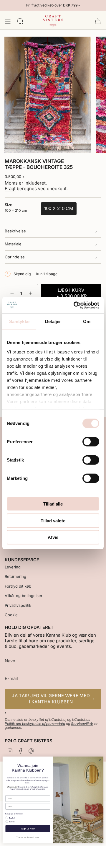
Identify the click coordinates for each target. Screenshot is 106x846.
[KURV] (98, 21)
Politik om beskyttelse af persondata (35, 723)
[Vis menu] (8, 21)
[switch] (90, 441)
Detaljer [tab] (53, 321)
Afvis (53, 537)
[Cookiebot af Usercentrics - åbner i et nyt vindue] (74, 305)
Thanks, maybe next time (27, 837)
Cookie (11, 614)
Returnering (15, 576)
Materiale (13, 244)
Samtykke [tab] (19, 321)
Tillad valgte (53, 520)
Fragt (10, 188)
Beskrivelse (15, 231)
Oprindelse (15, 257)
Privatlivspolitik (18, 605)
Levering (13, 567)
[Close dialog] (100, 760)
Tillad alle (53, 503)
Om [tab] (86, 321)
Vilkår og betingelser (23, 595)
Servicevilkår (82, 723)
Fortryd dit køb (18, 586)
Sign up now (28, 828)
